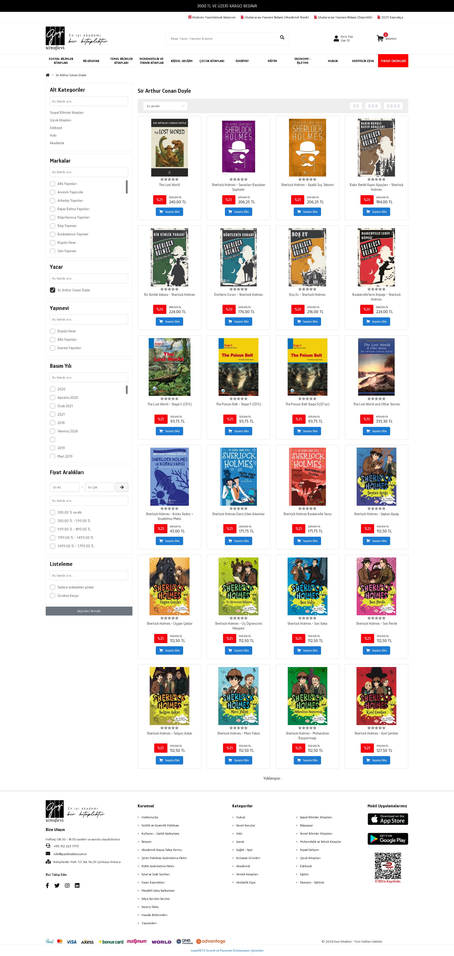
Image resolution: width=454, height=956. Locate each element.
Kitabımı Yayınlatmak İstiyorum (214, 17)
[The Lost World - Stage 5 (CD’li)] (170, 367)
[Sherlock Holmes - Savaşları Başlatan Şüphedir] (239, 148)
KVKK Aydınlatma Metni (158, 866)
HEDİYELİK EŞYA (363, 61)
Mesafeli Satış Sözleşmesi (158, 890)
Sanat (240, 842)
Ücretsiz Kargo (68, 595)
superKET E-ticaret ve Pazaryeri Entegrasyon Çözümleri (227, 950)
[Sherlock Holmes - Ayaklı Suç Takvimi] (307, 148)
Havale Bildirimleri (154, 915)
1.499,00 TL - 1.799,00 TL (76, 546)
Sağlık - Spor (244, 850)
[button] (386, 38)
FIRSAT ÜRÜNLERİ (393, 61)
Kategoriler (242, 806)
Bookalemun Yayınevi (73, 234)
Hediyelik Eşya (245, 882)
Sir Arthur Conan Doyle (74, 290)
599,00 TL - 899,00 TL (74, 529)
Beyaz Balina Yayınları (73, 209)
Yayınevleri (149, 923)
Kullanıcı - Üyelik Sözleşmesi (160, 833)
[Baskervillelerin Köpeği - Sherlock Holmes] (377, 257)
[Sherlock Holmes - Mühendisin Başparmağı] (307, 696)
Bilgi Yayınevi (67, 226)
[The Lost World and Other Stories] (377, 367)
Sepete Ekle (172, 212)
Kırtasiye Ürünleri (248, 858)
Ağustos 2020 (68, 397)
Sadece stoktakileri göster (76, 587)
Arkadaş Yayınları (70, 200)
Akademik (57, 143)
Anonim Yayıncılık (70, 192)
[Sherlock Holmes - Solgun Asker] (170, 696)
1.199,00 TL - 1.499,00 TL (76, 537)
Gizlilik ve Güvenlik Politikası (160, 825)
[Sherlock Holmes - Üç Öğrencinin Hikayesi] (239, 586)
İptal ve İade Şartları (156, 874)
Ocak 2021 (65, 406)
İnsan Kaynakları (153, 882)
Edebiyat (56, 128)
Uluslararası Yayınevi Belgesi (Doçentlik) (345, 17)
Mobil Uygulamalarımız (387, 806)
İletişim (147, 842)
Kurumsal (146, 806)
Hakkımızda (150, 817)
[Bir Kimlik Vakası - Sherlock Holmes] (170, 257)
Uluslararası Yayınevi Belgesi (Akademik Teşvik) (277, 17)
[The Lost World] (170, 148)
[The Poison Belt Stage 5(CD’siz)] (307, 367)
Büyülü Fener (67, 242)
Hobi (53, 135)
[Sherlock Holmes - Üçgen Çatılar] (170, 586)
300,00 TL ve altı (70, 512)
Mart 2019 (65, 456)
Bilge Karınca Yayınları (74, 217)
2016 (61, 423)
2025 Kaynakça (392, 17)
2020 (61, 389)
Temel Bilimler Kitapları (316, 833)
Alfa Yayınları (67, 184)
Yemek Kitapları (247, 874)
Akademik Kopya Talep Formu (162, 850)
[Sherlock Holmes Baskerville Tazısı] (307, 477)
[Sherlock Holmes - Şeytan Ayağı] (377, 477)
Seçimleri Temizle (89, 611)
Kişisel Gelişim (309, 850)
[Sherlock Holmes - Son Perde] (377, 586)
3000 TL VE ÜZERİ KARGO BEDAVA (227, 5)
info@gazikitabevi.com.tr (70, 854)
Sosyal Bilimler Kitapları (67, 112)
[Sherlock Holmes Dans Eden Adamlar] (239, 477)
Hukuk (240, 817)
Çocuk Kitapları (60, 120)
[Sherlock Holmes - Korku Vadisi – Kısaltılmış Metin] (170, 477)
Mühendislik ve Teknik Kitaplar (320, 842)
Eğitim (304, 874)
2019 (61, 448)
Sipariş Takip (150, 907)
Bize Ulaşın (55, 829)
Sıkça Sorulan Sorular (156, 899)
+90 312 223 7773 (66, 846)
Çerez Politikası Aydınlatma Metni (164, 858)
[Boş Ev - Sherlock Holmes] (307, 257)
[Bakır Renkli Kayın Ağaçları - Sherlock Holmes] (377, 148)
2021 (61, 414)
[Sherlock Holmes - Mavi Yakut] (239, 696)
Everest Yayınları (69, 348)
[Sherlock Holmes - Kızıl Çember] (377, 696)
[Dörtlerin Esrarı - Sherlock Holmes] (239, 257)
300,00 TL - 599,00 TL (74, 521)
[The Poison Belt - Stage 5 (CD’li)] (239, 367)
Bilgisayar (306, 825)
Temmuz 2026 (68, 431)
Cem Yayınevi (67, 251)
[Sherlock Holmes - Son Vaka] (307, 586)
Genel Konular (245, 825)
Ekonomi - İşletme (312, 882)
